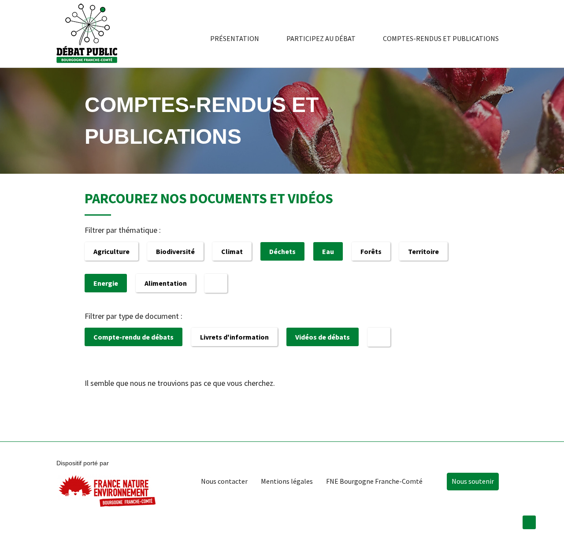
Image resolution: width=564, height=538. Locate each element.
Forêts (371, 251)
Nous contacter (224, 481)
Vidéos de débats (322, 337)
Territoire (423, 251)
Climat (232, 251)
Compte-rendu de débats (133, 337)
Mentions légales (287, 481)
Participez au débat (321, 38)
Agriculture (111, 251)
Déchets (282, 251)
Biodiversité (175, 251)
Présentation (234, 38)
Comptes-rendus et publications (441, 38)
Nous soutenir (473, 481)
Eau (328, 251)
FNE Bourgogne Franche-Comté (374, 481)
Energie (105, 283)
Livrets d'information (234, 337)
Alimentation (166, 283)
